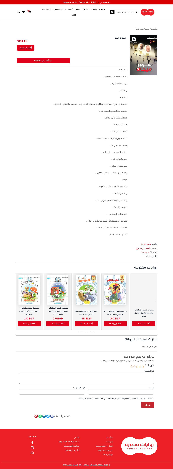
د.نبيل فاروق (145, 244)
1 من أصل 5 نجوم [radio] (143, 366)
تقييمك (149, 365)
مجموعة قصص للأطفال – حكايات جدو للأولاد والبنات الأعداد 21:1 (29, 311)
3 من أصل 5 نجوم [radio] (137, 366)
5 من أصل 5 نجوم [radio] (131, 366)
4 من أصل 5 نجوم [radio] (134, 366)
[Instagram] (32, 447)
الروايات (109, 442)
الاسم (151, 388)
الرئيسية (102, 9)
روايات (94, 9)
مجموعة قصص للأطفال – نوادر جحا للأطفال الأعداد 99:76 (144, 313)
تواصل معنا (46, 9)
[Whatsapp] (32, 452)
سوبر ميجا (145, 252)
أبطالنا (70, 9)
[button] (134, 39)
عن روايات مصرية (59, 9)
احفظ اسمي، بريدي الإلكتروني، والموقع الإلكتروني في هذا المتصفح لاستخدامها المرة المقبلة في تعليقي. (115, 398)
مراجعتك (149, 370)
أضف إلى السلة (26, 48)
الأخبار (73, 15)
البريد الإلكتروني (79, 388)
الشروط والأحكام (72, 450)
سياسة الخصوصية (71, 446)
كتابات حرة (145, 248)
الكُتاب (77, 9)
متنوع (147, 29)
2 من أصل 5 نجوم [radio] (140, 366)
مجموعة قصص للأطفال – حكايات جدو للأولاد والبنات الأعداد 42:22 (58, 311)
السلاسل (86, 9)
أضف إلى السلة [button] (115, 324)
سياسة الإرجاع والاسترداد (68, 442)
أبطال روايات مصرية (104, 446)
